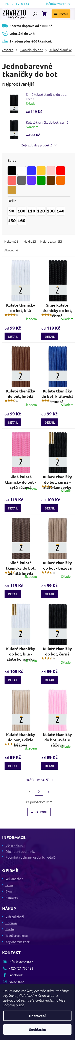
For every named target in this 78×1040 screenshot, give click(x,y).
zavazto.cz (16, 981)
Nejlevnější (11, 241)
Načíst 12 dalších (39, 780)
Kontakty (11, 897)
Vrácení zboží (14, 916)
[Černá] (12, 170)
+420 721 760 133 (21, 968)
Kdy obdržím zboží (18, 942)
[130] (51, 211)
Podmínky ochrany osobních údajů (30, 857)
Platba (9, 929)
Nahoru (40, 812)
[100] (21, 211)
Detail (13, 336)
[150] (12, 220)
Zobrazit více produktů (36, 145)
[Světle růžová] (51, 170)
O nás (9, 885)
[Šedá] (21, 180)
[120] (41, 211)
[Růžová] (12, 180)
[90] (12, 211)
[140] (60, 211)
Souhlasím (37, 1029)
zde (21, 1004)
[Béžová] (12, 190)
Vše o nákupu (15, 845)
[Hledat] (35, 13)
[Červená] (60, 170)
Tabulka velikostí (16, 935)
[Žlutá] (41, 170)
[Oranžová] (60, 180)
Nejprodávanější (51, 241)
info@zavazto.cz (21, 961)
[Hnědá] (51, 180)
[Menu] (61, 13)
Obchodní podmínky (20, 851)
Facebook (16, 975)
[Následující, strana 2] (39, 792)
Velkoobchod (14, 878)
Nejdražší (30, 241)
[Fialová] (31, 180)
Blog (8, 891)
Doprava (11, 923)
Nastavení (37, 1015)
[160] (21, 220)
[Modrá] (31, 170)
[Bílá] (21, 170)
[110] (31, 211)
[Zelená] (41, 180)
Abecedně (11, 250)
